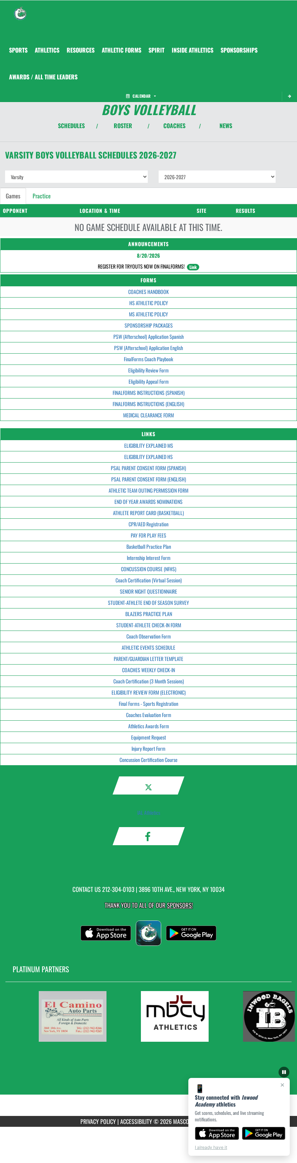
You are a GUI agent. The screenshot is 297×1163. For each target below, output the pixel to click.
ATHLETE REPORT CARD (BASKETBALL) (148, 513)
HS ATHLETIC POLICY (148, 303)
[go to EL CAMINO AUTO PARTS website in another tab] (72, 1016)
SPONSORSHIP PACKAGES (149, 325)
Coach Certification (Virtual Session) (149, 580)
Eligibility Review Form (148, 370)
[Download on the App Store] (217, 1133)
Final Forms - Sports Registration (148, 703)
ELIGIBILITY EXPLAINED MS (148, 445)
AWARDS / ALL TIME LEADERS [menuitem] (43, 76)
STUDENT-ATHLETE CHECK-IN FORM (148, 625)
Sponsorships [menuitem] (239, 50)
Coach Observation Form (148, 636)
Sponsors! (180, 905)
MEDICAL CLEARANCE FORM (148, 415)
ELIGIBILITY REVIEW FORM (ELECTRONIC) (149, 692)
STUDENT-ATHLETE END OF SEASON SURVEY (148, 602)
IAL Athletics (148, 812)
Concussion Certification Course (148, 759)
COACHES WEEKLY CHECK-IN (148, 670)
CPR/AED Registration (148, 524)
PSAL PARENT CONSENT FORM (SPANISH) (148, 468)
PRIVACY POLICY (98, 1121)
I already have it (211, 1147)
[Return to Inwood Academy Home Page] (20, 9)
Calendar (142, 96)
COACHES (174, 125)
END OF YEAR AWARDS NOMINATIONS (148, 501)
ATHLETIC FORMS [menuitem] (121, 50)
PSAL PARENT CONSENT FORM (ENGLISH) (148, 479)
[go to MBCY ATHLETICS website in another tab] (174, 1016)
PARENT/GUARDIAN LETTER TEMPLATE (148, 658)
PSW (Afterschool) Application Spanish (148, 336)
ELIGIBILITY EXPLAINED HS (148, 456)
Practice (42, 195)
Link (193, 267)
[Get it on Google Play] (264, 1133)
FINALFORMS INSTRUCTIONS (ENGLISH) (148, 404)
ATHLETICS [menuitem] (47, 50)
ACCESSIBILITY (136, 1121)
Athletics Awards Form (148, 726)
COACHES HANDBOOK (148, 291)
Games (13, 195)
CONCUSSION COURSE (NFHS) (148, 569)
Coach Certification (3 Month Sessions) (148, 681)
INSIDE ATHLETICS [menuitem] (192, 50)
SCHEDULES (71, 125)
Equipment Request (148, 737)
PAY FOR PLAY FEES (148, 535)
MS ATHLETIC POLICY (148, 314)
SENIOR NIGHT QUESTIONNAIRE (148, 591)
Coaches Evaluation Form (148, 715)
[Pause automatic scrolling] (284, 1072)
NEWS (225, 125)
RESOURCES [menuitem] (81, 50)
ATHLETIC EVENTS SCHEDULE (148, 647)
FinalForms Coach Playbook (148, 359)
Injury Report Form (148, 748)
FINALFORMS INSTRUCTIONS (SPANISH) (149, 392)
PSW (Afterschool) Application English (148, 347)
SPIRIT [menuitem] (156, 50)
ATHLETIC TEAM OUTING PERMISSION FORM (148, 490)
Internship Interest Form (149, 557)
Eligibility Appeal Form (149, 381)
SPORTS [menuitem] (18, 50)
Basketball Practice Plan (148, 546)
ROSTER (123, 125)
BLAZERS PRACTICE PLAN (148, 614)
